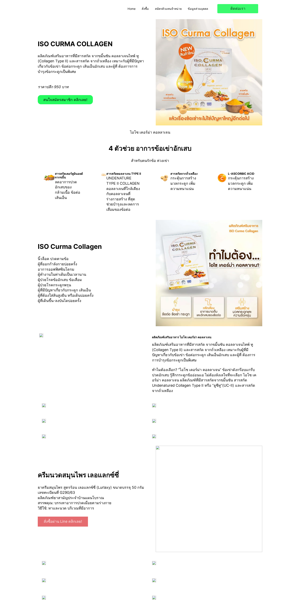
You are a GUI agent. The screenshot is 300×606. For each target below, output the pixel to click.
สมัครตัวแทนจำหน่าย (168, 8)
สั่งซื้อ (145, 8)
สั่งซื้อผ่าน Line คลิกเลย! (63, 521)
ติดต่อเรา (237, 8)
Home (132, 8)
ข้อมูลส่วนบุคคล (198, 8)
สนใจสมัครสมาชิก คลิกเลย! (65, 100)
